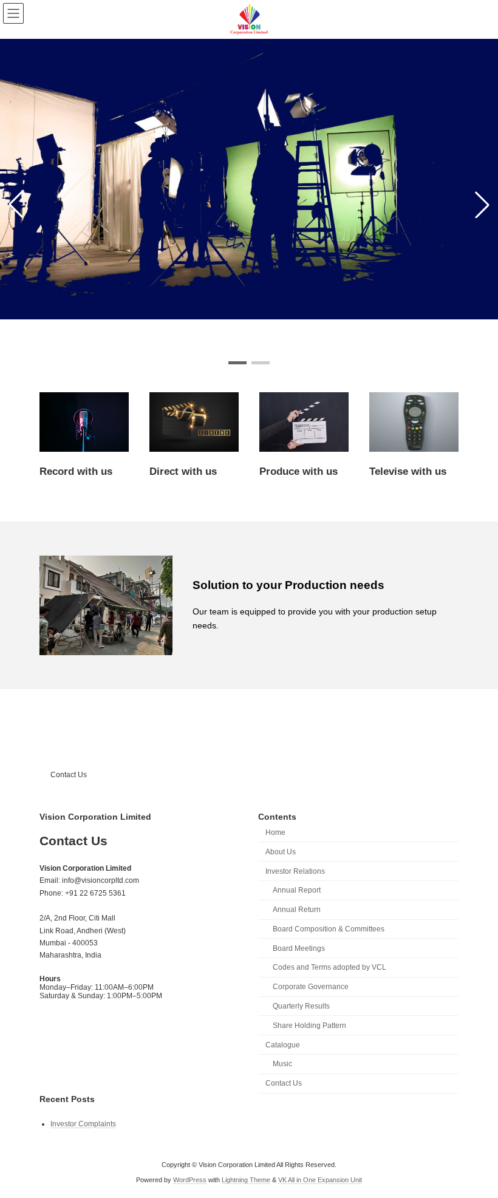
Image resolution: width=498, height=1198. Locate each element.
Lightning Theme (246, 1179)
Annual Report (297, 890)
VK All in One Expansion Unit (320, 1179)
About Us (280, 852)
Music (282, 1064)
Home (275, 832)
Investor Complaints (83, 1124)
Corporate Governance (311, 986)
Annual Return (297, 909)
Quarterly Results (301, 1006)
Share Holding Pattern (309, 1025)
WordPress (189, 1179)
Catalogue (282, 1045)
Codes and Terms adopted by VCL (329, 967)
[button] (237, 362)
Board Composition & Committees (328, 929)
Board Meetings (299, 948)
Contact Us (68, 775)
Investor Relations (295, 871)
